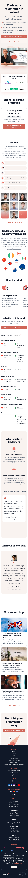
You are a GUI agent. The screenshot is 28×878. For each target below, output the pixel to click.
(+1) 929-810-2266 (14, 815)
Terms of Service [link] (14, 762)
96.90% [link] (19, 389)
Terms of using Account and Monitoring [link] (14, 764)
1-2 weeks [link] (20, 408)
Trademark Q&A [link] (14, 758)
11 (20, 604)
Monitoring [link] (20, 361)
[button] (14, 36)
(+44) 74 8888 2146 (14, 806)
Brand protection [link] (14, 772)
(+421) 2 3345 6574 (14, 832)
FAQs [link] (14, 756)
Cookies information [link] (8, 857)
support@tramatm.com (14, 249)
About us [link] (14, 751)
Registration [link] (20, 356)
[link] (14, 632)
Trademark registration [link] (14, 770)
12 (21, 604)
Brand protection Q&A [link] (14, 760)
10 (18, 604)
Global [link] (19, 369)
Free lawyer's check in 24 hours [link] (21, 345)
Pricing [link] (14, 753)
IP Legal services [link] (14, 775)
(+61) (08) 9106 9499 (14, 841)
